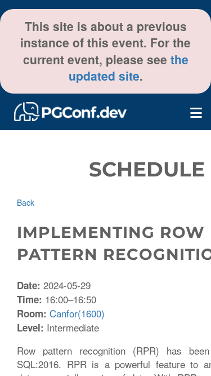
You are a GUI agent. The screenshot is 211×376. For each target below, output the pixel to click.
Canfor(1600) (77, 313)
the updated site (128, 67)
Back (25, 202)
